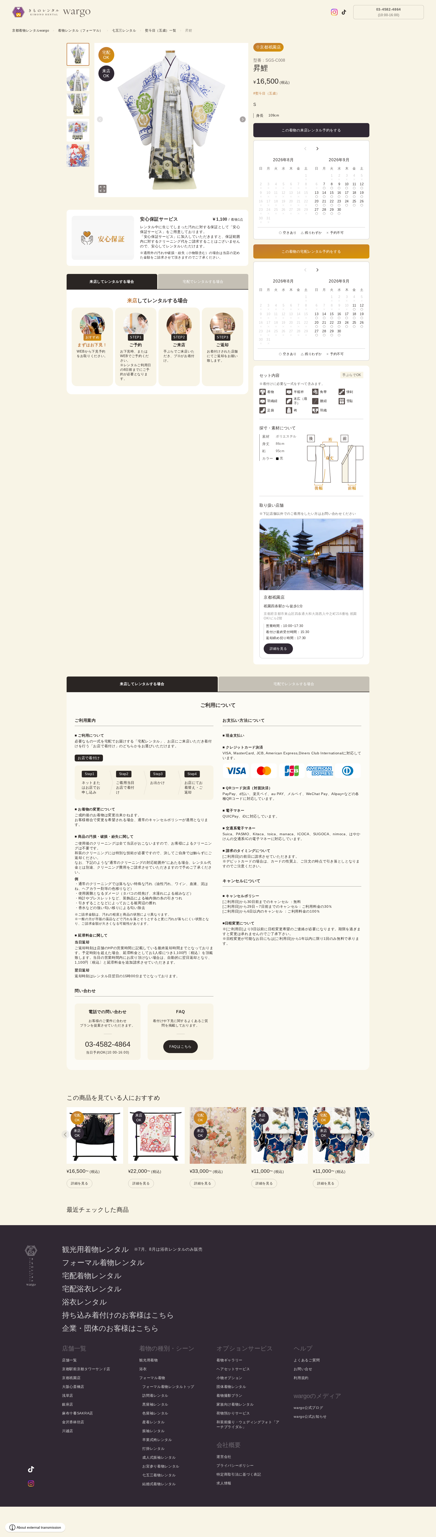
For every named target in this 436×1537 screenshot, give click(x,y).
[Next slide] (370, 1134)
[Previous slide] (66, 1134)
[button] (100, 119)
